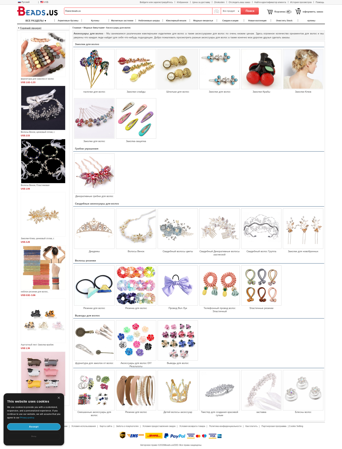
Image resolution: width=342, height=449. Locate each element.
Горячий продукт (31, 28)
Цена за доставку (201, 2)
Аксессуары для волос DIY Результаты (136, 364)
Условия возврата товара (192, 426)
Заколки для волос (87, 44)
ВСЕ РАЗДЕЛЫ (34, 20)
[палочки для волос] (94, 69)
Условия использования (83, 426)
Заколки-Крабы (261, 91)
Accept (34, 426)
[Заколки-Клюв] (303, 69)
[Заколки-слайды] (136, 69)
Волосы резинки (85, 260)
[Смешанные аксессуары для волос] (94, 390)
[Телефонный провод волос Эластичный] (219, 285)
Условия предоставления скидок (158, 426)
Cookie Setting (296, 426)
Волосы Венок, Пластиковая (35, 185)
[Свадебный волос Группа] (261, 228)
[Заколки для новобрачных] (303, 228)
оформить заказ (313, 11)
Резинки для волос (94, 308)
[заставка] (261, 390)
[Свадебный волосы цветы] (178, 228)
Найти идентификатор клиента (270, 2)
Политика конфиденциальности (225, 426)
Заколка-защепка (136, 141)
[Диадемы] (94, 228)
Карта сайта (106, 426)
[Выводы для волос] (178, 340)
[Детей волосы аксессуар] (178, 390)
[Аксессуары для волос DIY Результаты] (136, 340)
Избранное (182, 2)
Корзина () (282, 11)
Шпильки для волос (177, 91)
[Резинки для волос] (94, 285)
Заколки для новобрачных (303, 251)
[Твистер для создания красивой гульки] (219, 390)
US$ (46, 2)
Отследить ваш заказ (239, 2)
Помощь (320, 2)
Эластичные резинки (261, 308)
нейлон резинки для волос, (34, 291)
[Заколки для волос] (219, 69)
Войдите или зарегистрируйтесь (156, 2)
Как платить (251, 426)
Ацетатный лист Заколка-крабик (37, 344)
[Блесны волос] (303, 390)
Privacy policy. (27, 417)
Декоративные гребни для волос (94, 196)
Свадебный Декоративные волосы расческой (220, 253)
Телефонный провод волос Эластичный (219, 309)
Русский (26, 2)
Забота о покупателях (127, 426)
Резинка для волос (136, 308)
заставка (261, 412)
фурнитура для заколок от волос (94, 363)
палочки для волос (94, 91)
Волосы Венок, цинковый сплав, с (38, 132)
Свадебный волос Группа (261, 251)
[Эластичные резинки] (261, 285)
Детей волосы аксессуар (178, 412)
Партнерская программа (273, 426)
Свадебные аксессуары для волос (97, 203)
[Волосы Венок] (136, 228)
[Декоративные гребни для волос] (94, 173)
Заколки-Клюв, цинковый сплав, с (37, 238)
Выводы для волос (87, 315)
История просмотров (301, 2)
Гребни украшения (86, 148)
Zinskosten (219, 2)
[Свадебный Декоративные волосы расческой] (219, 228)
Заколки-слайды (136, 91)
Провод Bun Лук (178, 308)
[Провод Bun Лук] (178, 285)
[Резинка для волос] (136, 285)
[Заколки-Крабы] (261, 69)
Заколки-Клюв (303, 91)
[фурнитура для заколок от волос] (94, 340)
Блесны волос (303, 412)
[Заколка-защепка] (136, 118)
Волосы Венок (136, 251)
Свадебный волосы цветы (178, 251)
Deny (34, 436)
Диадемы (94, 251)
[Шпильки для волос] (178, 69)
